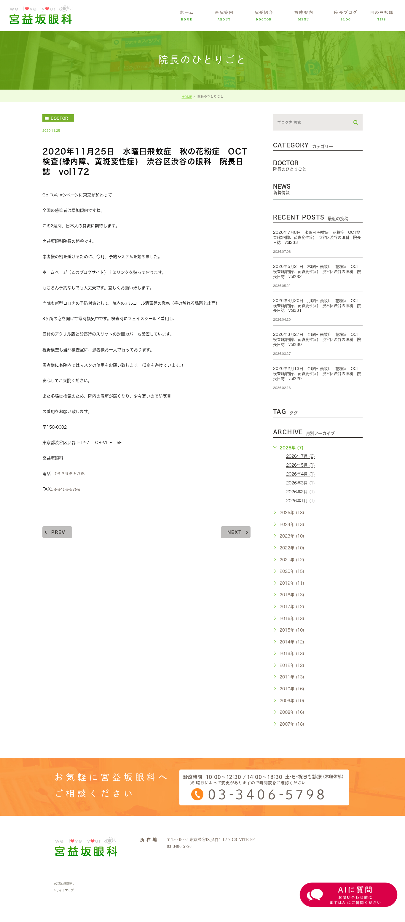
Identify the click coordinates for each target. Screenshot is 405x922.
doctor (59, 118)
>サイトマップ (64, 890)
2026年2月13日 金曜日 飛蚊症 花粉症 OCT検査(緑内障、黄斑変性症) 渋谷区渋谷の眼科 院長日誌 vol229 (317, 374)
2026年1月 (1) (300, 501)
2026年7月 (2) (300, 456)
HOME (187, 96)
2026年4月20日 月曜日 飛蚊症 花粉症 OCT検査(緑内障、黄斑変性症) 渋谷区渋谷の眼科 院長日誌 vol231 (317, 306)
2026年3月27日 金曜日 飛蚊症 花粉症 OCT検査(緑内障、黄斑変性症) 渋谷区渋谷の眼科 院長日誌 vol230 (317, 339)
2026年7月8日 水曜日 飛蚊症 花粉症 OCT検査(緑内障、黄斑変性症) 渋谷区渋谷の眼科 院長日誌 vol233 (317, 237)
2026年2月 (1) (300, 492)
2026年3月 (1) (300, 483)
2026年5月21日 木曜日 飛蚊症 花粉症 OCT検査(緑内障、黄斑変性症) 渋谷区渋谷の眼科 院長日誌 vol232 (317, 272)
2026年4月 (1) (300, 474)
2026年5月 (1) (300, 465)
